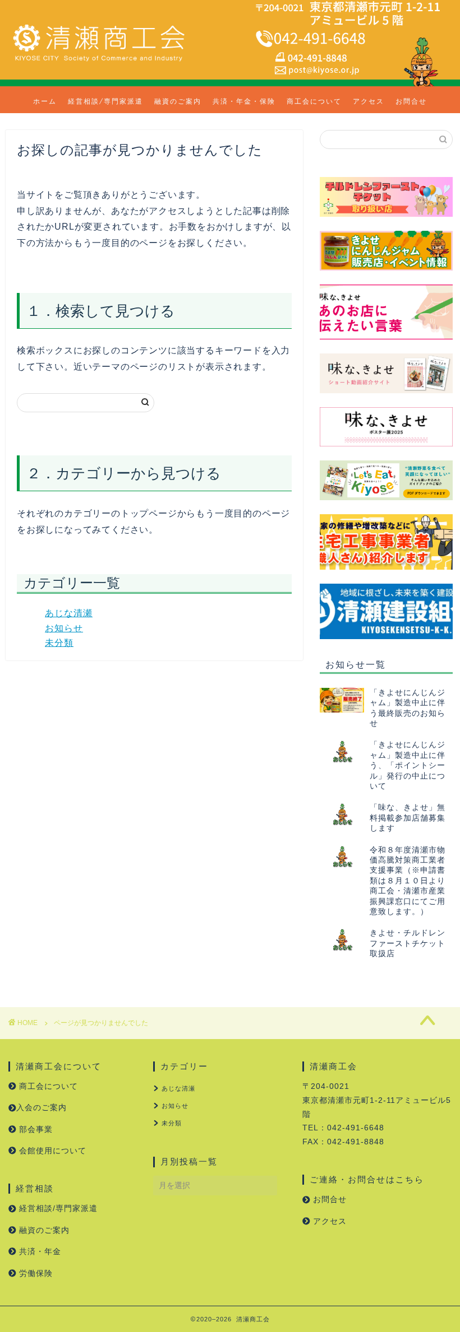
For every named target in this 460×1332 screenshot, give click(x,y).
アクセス (368, 101)
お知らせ (64, 628)
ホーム (45, 101)
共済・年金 (38, 1251)
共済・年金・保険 (244, 101)
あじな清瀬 (69, 613)
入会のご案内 (41, 1107)
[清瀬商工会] (98, 61)
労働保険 (34, 1273)
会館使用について (51, 1151)
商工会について (314, 101)
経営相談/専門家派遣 (105, 101)
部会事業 (34, 1129)
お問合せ (411, 101)
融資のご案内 (177, 101)
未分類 (59, 643)
